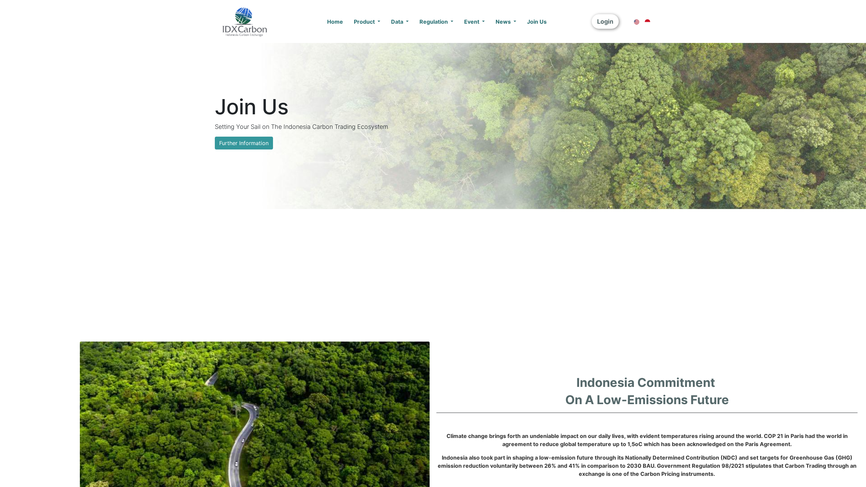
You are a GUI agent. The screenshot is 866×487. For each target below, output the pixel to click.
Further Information (244, 143)
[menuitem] (335, 21)
